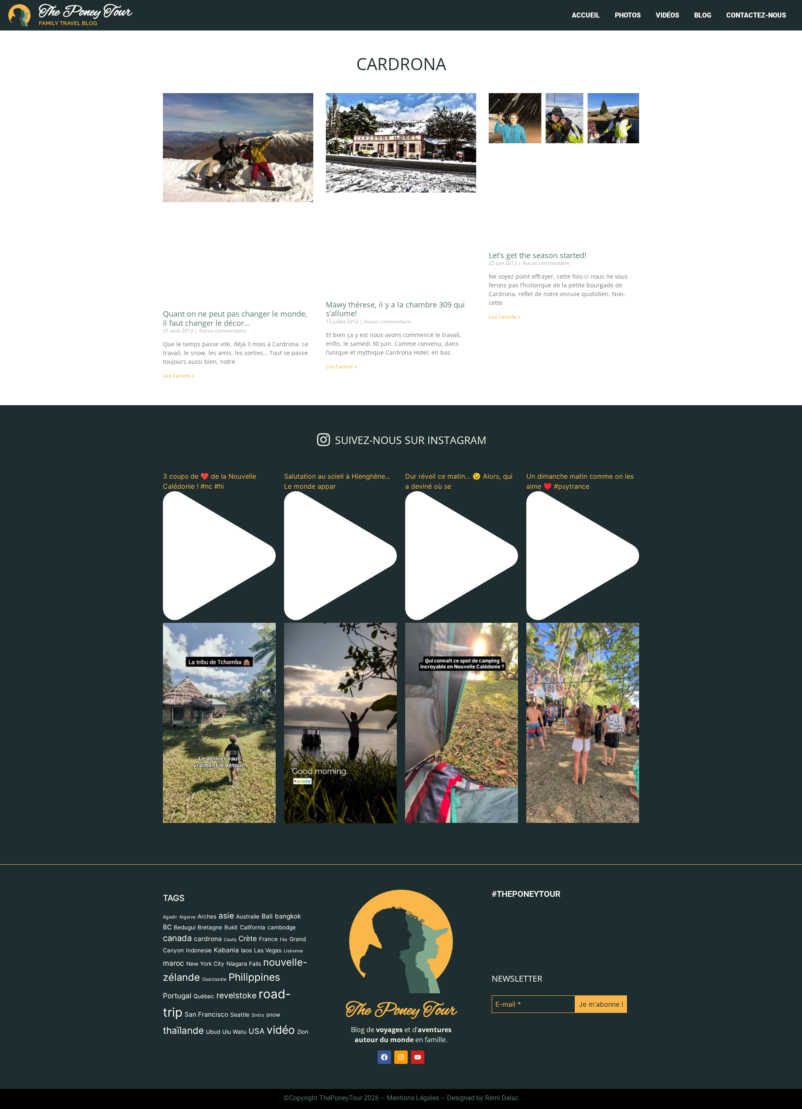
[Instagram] (401, 864)
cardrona (208, 746)
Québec (203, 803)
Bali (267, 723)
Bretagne (210, 734)
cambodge (281, 734)
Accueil (586, 15)
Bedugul (184, 734)
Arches (207, 723)
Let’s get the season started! (537, 255)
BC (167, 734)
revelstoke (236, 802)
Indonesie (199, 757)
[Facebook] (384, 864)
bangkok (288, 723)
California (252, 734)
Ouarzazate (214, 786)
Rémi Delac (501, 905)
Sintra (257, 822)
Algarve (187, 724)
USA (256, 838)
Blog (702, 15)
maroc (173, 770)
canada (177, 745)
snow (273, 821)
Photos (628, 15)
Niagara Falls (243, 770)
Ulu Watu (234, 838)
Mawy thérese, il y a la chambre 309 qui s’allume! (395, 309)
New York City (205, 770)
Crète (248, 745)
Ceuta (230, 746)
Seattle (239, 821)
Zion (302, 838)
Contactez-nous (756, 15)
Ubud (213, 838)
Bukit (231, 734)
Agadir (170, 724)
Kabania (226, 757)
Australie (247, 723)
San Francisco (206, 821)
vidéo (280, 836)
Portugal (177, 802)
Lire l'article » (178, 375)
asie (226, 723)
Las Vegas (268, 757)
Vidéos (667, 15)
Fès (283, 746)
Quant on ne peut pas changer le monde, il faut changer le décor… (235, 318)
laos (246, 757)
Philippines (254, 784)
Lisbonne (293, 758)
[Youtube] (417, 864)
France (268, 746)
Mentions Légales (413, 905)
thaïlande (183, 837)
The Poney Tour (85, 12)
